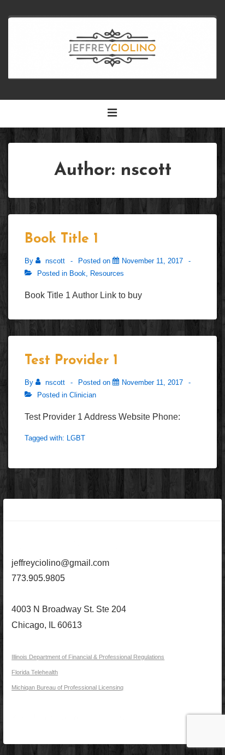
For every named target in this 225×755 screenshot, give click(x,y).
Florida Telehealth (34, 672)
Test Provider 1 (71, 360)
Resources (107, 273)
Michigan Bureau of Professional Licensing (67, 687)
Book (77, 273)
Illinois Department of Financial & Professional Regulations (87, 657)
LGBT (76, 438)
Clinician (82, 395)
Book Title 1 (61, 239)
